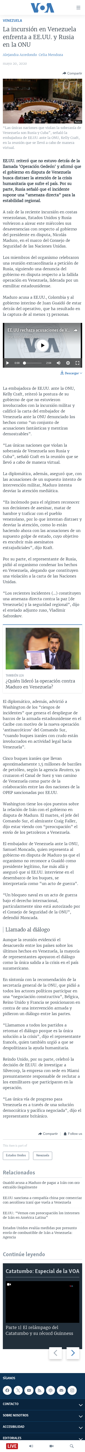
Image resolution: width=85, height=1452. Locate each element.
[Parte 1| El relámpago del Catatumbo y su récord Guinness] (42, 1302)
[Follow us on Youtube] (28, 1390)
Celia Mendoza (51, 55)
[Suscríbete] (61, 1390)
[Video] (51, 1446)
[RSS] (39, 1390)
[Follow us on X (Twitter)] (18, 1390)
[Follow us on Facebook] (7, 1390)
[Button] (72, 73)
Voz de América (26, 337)
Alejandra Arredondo (20, 55)
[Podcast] (50, 1390)
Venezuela (12, 21)
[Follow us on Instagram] (72, 1390)
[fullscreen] (77, 363)
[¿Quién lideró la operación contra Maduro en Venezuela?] (42, 648)
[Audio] (31, 1446)
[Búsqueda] (72, 1446)
